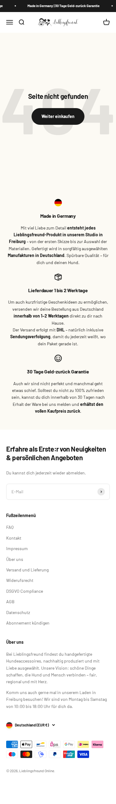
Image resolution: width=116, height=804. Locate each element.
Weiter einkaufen (58, 116)
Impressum (17, 548)
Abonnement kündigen (27, 622)
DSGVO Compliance (24, 591)
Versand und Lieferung (27, 569)
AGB (10, 601)
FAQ (10, 527)
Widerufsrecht (19, 580)
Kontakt (13, 538)
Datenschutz (18, 612)
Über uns (14, 559)
